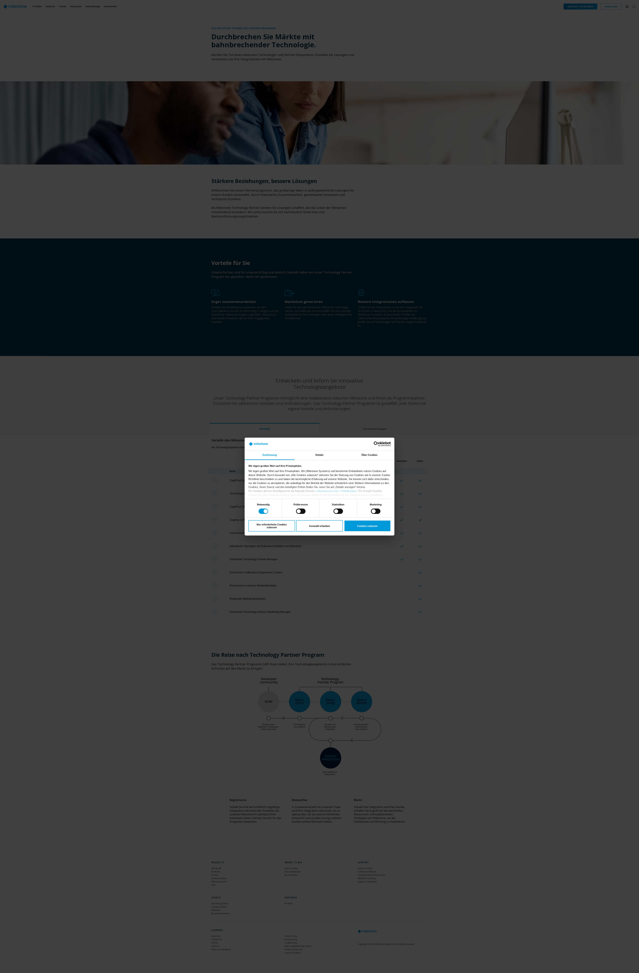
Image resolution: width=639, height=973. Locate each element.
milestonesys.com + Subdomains (336, 491)
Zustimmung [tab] (269, 454)
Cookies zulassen (367, 526)
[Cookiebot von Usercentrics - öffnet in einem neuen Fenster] (376, 443)
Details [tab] (320, 454)
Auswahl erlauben (319, 526)
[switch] (301, 511)
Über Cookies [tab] (369, 454)
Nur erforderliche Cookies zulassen (272, 526)
